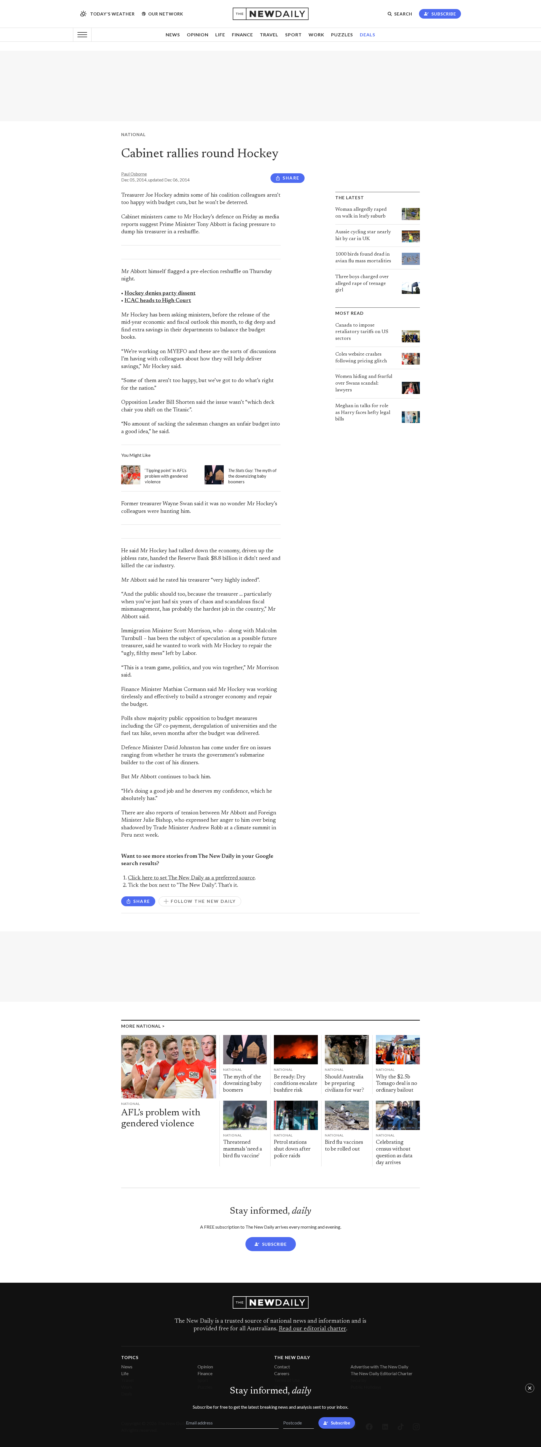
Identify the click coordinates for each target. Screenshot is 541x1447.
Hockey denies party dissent (160, 293)
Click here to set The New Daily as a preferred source (191, 878)
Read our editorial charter (312, 1329)
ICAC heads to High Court (158, 300)
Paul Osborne (134, 173)
